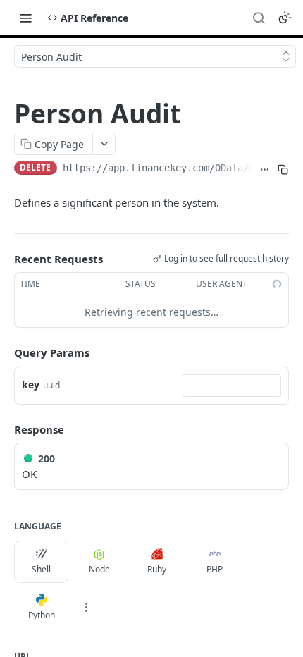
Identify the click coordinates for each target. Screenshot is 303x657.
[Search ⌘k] (258, 17)
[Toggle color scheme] (284, 17)
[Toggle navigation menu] (25, 17)
